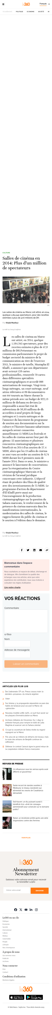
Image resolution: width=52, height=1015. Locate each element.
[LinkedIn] (31, 909)
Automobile (7, 939)
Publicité (6, 958)
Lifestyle (6, 945)
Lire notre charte (12, 587)
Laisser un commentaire (26, 664)
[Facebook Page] (15, 909)
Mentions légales (8, 980)
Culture (6, 253)
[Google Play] (34, 997)
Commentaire (11, 608)
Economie (30, 11)
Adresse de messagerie (17, 650)
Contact (5, 972)
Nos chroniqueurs (9, 948)
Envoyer (40, 891)
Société (41, 11)
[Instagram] (36, 909)
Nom (7, 639)
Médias (5, 936)
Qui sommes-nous (9, 955)
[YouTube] (26, 909)
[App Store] (16, 997)
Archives (6, 961)
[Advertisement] (26, 131)
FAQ (4, 969)
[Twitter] (20, 909)
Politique (19, 11)
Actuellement (7, 11)
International (7, 930)
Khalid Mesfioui (12, 323)
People (5, 942)
